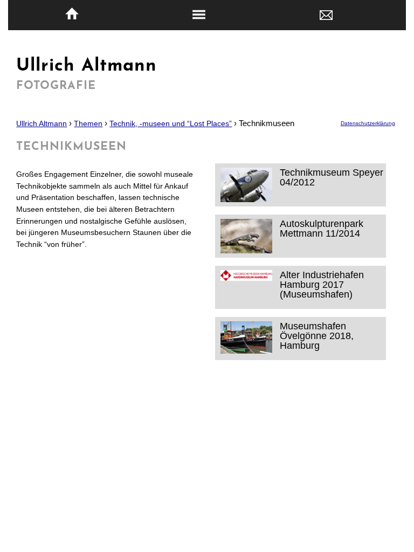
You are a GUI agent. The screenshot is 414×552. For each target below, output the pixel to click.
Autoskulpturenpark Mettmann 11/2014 (321, 228)
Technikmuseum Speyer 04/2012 (331, 177)
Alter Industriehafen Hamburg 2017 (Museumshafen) (322, 284)
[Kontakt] (326, 14)
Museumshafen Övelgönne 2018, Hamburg (317, 335)
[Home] (71, 14)
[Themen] (199, 15)
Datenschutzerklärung (368, 123)
